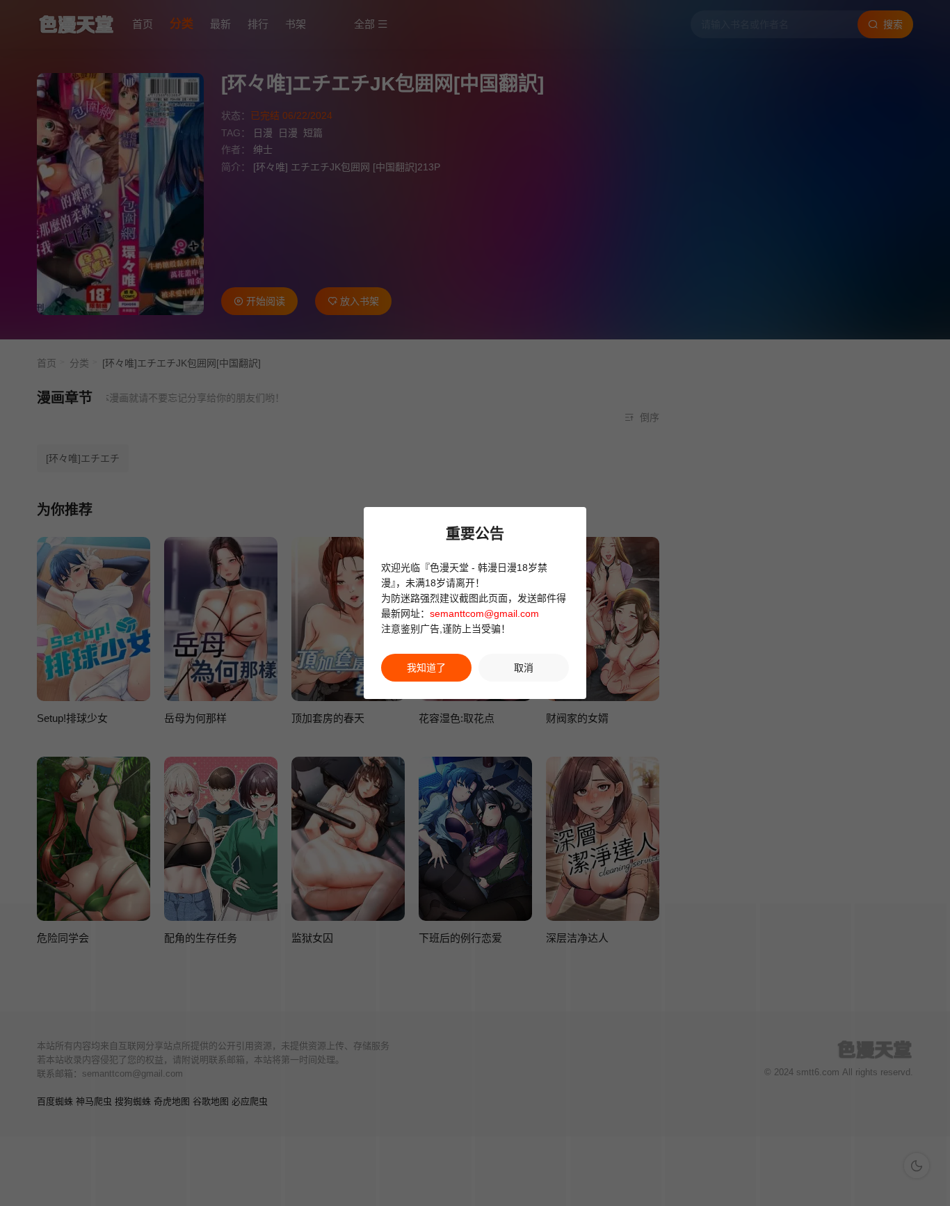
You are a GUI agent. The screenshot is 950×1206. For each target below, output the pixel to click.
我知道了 (426, 667)
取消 (523, 667)
